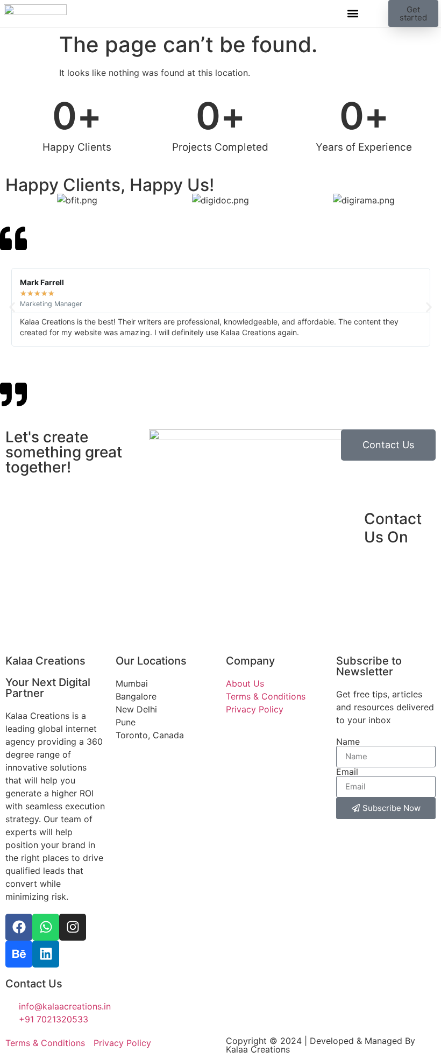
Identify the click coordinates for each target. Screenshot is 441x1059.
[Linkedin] (45, 954)
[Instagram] (72, 927)
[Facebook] (18, 927)
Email (347, 771)
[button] (352, 14)
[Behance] (18, 954)
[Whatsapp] (45, 927)
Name (348, 741)
